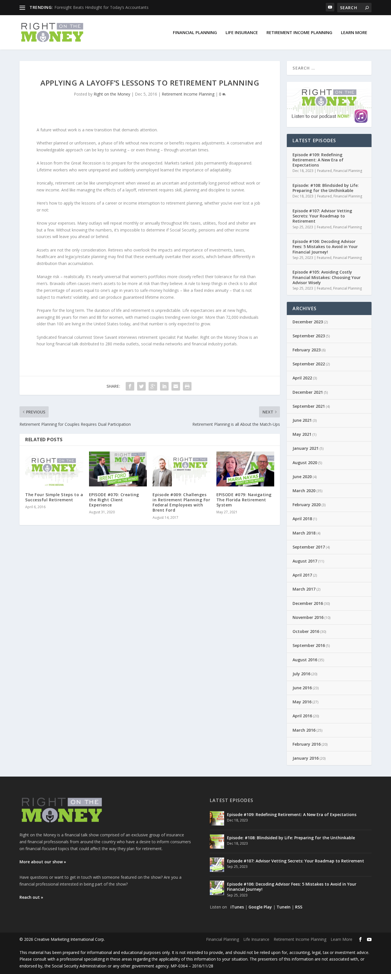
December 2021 (308, 392)
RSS (298, 907)
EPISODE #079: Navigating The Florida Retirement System (244, 500)
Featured (324, 170)
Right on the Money (112, 94)
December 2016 (308, 603)
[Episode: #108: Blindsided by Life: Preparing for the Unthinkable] (217, 841)
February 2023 (307, 350)
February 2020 (307, 504)
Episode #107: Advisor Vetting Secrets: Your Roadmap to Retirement (322, 216)
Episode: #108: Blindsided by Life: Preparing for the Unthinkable (326, 188)
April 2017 (302, 575)
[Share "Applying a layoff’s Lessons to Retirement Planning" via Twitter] (141, 386)
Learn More (354, 32)
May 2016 (302, 701)
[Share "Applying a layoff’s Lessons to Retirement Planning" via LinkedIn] (164, 386)
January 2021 (306, 448)
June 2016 (302, 687)
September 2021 (309, 406)
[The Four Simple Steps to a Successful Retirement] (54, 469)
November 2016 (308, 617)
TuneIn (284, 907)
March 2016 (304, 730)
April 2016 (302, 715)
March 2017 (304, 589)
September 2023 (309, 335)
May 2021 (302, 434)
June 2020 (302, 476)
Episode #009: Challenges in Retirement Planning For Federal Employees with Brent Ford (181, 502)
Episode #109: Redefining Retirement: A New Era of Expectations (318, 160)
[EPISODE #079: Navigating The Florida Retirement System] (245, 469)
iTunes (237, 907)
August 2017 (305, 561)
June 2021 (302, 420)
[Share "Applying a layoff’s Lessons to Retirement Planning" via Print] (187, 386)
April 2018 (302, 518)
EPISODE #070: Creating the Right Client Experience (114, 500)
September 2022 (309, 364)
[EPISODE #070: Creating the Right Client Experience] (118, 469)
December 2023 (308, 321)
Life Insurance (242, 32)
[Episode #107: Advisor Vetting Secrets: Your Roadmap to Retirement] (217, 865)
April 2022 (302, 378)
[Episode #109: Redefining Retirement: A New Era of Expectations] (217, 818)
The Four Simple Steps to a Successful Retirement (54, 497)
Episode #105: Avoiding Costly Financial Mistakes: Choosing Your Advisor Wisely (327, 277)
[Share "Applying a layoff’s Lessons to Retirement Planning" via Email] (175, 386)
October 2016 (306, 631)
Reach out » (31, 897)
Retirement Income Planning (299, 32)
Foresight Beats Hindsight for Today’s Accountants (101, 7)
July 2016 (301, 673)
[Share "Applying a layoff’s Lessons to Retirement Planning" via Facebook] (130, 386)
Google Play (260, 907)
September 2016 (309, 645)
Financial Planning (195, 32)
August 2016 (305, 659)
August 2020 (305, 462)
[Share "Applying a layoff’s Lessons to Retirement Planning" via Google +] (153, 386)
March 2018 (304, 533)
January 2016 (306, 758)
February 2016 (307, 744)
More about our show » (42, 861)
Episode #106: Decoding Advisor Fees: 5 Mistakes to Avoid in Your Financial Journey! (325, 246)
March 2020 (304, 490)
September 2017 (309, 547)
